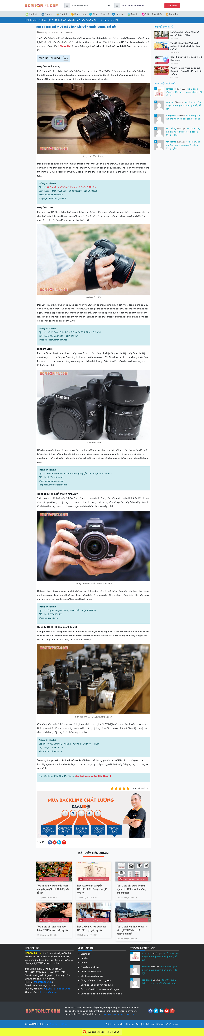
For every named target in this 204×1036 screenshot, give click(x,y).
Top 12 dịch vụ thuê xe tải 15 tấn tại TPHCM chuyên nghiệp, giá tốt (132, 930)
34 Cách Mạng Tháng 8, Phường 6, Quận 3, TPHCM (71, 187)
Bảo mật (150, 1024)
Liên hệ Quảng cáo (47, 992)
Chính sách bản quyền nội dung (96, 985)
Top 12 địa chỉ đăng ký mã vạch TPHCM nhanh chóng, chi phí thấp (132, 889)
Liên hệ (84, 958)
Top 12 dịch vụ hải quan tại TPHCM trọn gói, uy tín (91, 928)
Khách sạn (80, 14)
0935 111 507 (40, 982)
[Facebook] (150, 1011)
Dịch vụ (49, 14)
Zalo (49, 982)
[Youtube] (166, 1011)
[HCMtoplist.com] (41, 5)
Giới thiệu (85, 954)
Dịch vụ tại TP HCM (49, 20)
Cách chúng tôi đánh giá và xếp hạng (99, 989)
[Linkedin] (161, 1011)
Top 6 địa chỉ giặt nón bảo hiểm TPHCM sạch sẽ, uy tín (52, 928)
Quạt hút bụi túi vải (59, 1024)
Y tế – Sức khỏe (153, 14)
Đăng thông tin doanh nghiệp (95, 980)
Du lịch (64, 14)
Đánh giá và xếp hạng (167, 1024)
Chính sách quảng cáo (91, 976)
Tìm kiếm (172, 5)
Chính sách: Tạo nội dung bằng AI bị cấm (101, 994)
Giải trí (134, 14)
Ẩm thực (33, 14)
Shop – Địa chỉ (101, 14)
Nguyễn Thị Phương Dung (57, 989)
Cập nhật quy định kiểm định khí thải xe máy (186, 58)
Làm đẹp (173, 14)
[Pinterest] (172, 1011)
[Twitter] (155, 1011)
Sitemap (130, 1024)
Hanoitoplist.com (109, 1014)
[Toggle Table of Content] (64, 58)
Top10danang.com (126, 1014)
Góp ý (83, 963)
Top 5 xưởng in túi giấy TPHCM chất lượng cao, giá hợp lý (92, 889)
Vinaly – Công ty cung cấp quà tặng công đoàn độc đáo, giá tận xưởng (186, 71)
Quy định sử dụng (89, 967)
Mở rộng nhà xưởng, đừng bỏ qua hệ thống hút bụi (184, 33)
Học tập (120, 14)
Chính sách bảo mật (90, 971)
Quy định (139, 1024)
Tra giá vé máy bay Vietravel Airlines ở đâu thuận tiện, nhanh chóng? (185, 46)
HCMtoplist (31, 20)
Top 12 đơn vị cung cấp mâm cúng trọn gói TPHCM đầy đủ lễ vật (53, 889)
